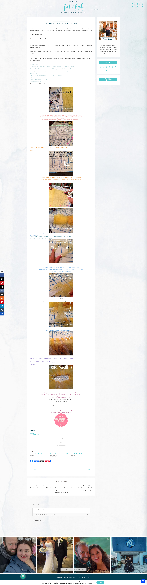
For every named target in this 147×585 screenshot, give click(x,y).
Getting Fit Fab (73, 6)
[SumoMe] (2, 313)
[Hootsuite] (2, 287)
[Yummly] (2, 298)
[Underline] (38, 515)
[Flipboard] (2, 302)
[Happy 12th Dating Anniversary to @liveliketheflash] (92, 555)
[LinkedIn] (2, 306)
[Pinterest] (2, 283)
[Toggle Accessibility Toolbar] (143, 581)
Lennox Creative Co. (84, 577)
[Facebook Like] (2, 290)
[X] (2, 279)
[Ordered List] (42, 515)
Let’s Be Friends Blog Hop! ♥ (79, 453)
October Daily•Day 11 (36, 453)
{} (53, 514)
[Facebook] (2, 275)
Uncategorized (65, 464)
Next (89, 469)
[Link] (51, 515)
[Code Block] (49, 515)
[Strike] (40, 515)
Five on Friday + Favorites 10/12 (59, 453)
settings (89, 583)
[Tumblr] (2, 310)
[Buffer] (2, 294)
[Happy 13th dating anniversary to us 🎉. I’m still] (18, 555)
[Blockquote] (47, 515)
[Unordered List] (45, 515)
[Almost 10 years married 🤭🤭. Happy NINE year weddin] (55, 555)
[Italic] (36, 515)
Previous (34, 469)
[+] (55, 514)
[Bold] (34, 515)
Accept (100, 582)
